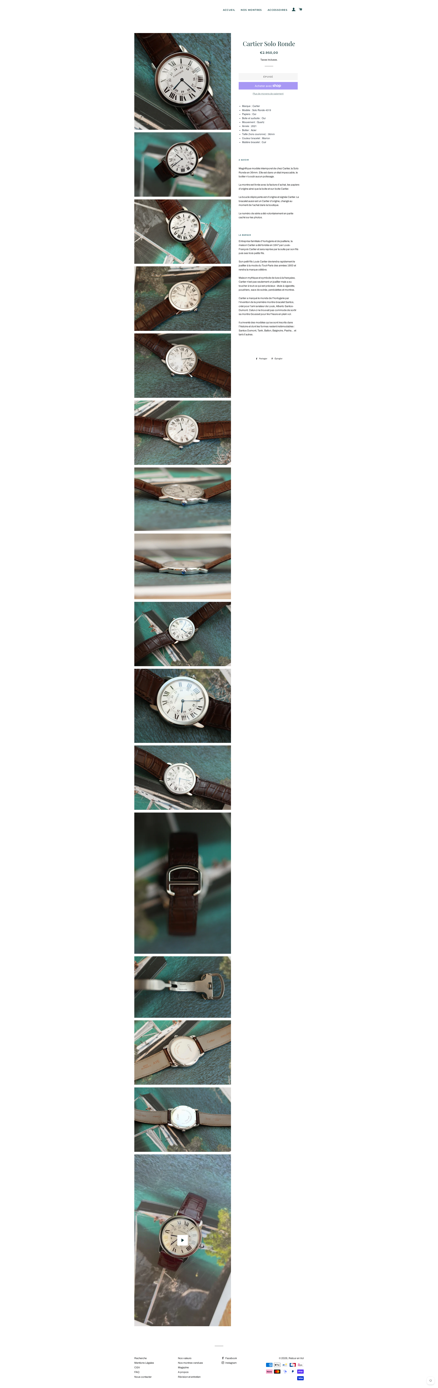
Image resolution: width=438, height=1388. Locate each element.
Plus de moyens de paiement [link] (268, 93)
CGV (137, 1367)
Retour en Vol (296, 1358)
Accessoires (277, 9)
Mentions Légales (144, 1362)
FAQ (136, 1372)
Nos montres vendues (190, 1362)
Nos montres (251, 9)
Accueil (229, 9)
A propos (183, 1372)
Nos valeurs (184, 1358)
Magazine (183, 1367)
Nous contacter (143, 1377)
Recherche (140, 1358)
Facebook (231, 1358)
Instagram (231, 1362)
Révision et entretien (189, 1377)
